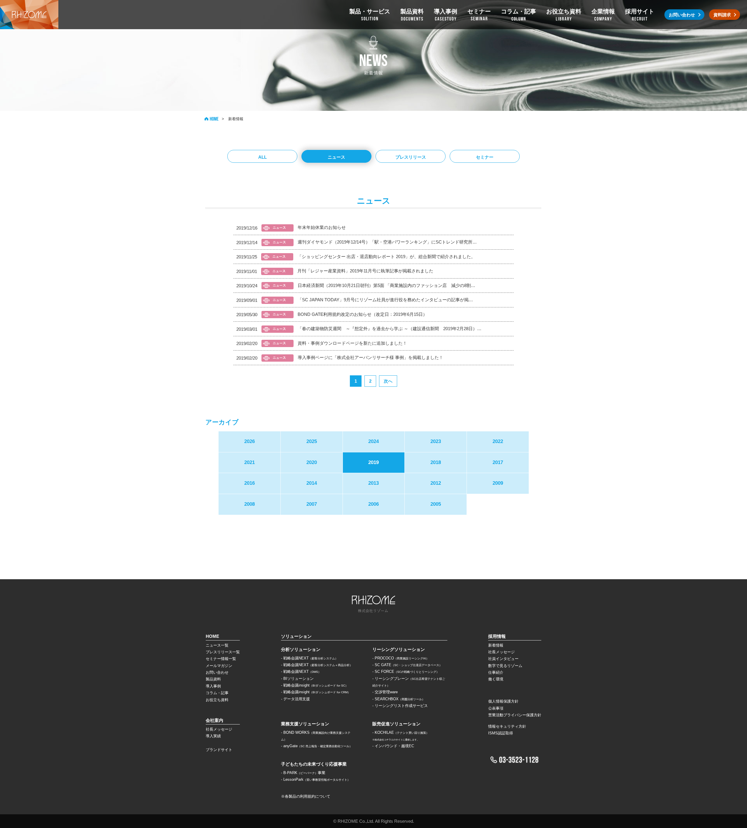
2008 (249, 504)
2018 (435, 462)
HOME (211, 119)
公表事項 (495, 708)
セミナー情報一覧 (221, 659)
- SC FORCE (405, 671)
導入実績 (213, 736)
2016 (249, 483)
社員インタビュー (503, 659)
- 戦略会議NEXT (309, 658)
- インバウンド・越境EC (393, 746)
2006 (373, 504)
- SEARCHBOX (398, 699)
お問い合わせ (217, 672)
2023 (435, 441)
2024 (373, 441)
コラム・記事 (217, 693)
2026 (249, 441)
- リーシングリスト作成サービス (400, 705)
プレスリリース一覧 (223, 652)
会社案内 (214, 720)
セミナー (484, 157)
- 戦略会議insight (314, 685)
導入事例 (213, 686)
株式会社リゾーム (29, 14)
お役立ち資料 (217, 700)
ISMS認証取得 (500, 733)
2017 (498, 462)
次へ (388, 381)
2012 (435, 483)
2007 (311, 504)
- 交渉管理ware (385, 692)
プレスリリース (410, 157)
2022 (498, 441)
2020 (311, 462)
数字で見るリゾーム (505, 666)
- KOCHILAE (400, 732)
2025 (311, 441)
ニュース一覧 (217, 645)
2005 (435, 504)
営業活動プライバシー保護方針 (514, 715)
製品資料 (213, 679)
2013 (373, 483)
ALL (262, 157)
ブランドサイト (219, 750)
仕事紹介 (495, 672)
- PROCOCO (400, 658)
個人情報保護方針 (503, 701)
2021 (249, 462)
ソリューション (296, 636)
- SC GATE (407, 665)
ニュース (336, 157)
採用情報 (497, 636)
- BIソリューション (297, 678)
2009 (498, 483)
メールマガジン (219, 666)
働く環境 (495, 679)
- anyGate (316, 746)
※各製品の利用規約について (305, 796)
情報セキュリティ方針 (507, 726)
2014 (311, 483)
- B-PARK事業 (303, 773)
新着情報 (495, 645)
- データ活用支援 (295, 699)
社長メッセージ (219, 729)
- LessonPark (315, 779)
